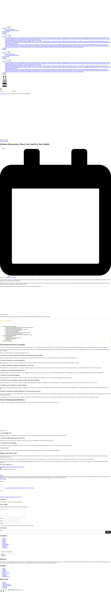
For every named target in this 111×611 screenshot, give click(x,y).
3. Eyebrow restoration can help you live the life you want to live (16, 329)
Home (1, 93)
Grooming (7, 544)
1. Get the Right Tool (9, 336)
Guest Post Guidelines (7, 585)
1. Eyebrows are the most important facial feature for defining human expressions (19, 327)
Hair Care (5, 570)
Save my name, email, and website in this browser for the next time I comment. (17, 525)
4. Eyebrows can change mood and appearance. (13, 330)
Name (1, 518)
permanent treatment (10, 466)
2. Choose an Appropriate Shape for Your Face (13, 337)
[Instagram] (5, 81)
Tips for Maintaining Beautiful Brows (9, 335)
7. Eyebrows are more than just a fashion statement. (14, 333)
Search (1, 530)
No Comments (12, 277)
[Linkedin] (5, 86)
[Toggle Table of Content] (1, 324)
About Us (5, 583)
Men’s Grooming (6, 573)
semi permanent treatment (19, 466)
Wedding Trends (6, 576)
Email (1, 520)
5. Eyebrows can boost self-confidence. (12, 331)
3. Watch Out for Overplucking (10, 338)
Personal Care (5, 545)
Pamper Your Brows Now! (7, 340)
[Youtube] (5, 84)
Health (4, 541)
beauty (1, 466)
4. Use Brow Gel (8, 339)
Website (1, 523)
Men (4, 544)
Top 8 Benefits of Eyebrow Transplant (10, 326)
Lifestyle (4, 543)
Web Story (5, 575)
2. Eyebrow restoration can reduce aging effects (13, 328)
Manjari (1, 475)
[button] (12, 91)
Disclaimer (5, 587)
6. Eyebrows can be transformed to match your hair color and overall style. (18, 332)
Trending (4, 546)
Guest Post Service (6, 584)
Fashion (4, 539)
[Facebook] (5, 77)
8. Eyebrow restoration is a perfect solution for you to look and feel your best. (18, 334)
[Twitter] (5, 79)
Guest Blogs (5, 141)
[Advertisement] (38, 602)
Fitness (4, 540)
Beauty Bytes (5, 547)
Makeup (4, 466)
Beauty (4, 93)
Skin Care (5, 574)
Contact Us (5, 586)
